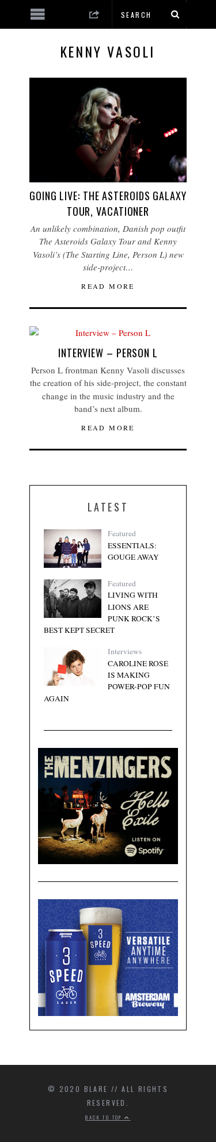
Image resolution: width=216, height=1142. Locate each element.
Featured (122, 533)
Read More (108, 285)
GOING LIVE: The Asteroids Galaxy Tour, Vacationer (108, 203)
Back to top (104, 1117)
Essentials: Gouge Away (133, 551)
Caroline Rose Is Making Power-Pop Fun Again (107, 681)
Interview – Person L (108, 352)
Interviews (125, 651)
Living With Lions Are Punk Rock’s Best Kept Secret (102, 612)
